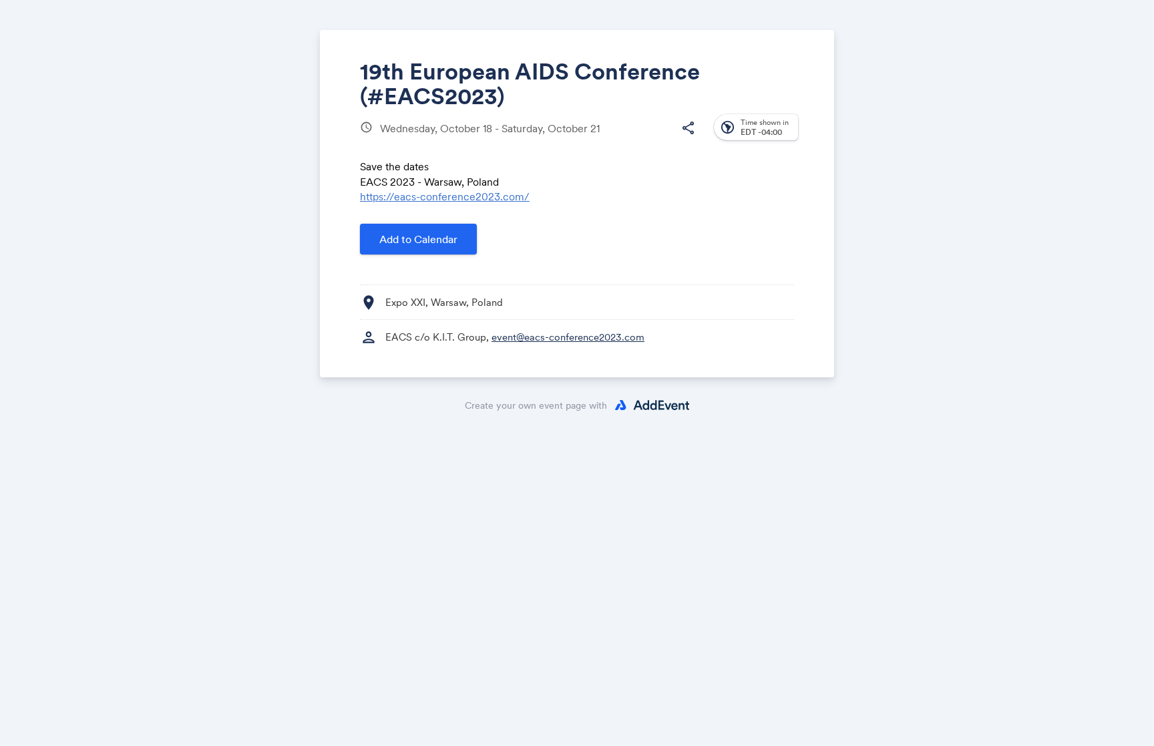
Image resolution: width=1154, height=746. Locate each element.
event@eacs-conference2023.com (568, 337)
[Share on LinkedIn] (636, 139)
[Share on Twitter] (611, 139)
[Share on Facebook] (585, 139)
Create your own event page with (536, 405)
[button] (688, 128)
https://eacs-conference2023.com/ (445, 196)
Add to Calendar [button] (418, 239)
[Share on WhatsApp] (661, 139)
